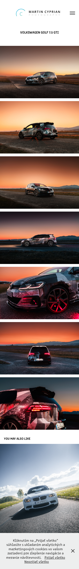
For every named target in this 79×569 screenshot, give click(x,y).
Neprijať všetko (36, 561)
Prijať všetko (55, 557)
